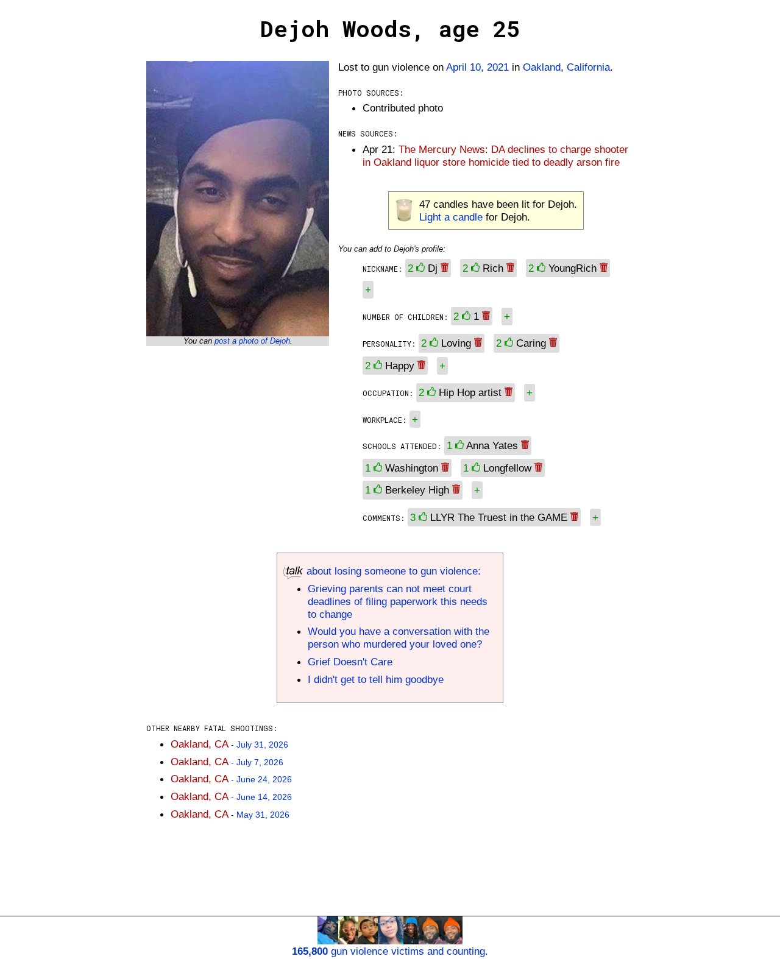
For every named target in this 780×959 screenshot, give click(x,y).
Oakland (542, 67)
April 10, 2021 (477, 67)
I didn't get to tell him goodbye (376, 679)
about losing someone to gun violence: (392, 571)
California (588, 67)
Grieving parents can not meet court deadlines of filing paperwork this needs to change (398, 601)
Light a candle (451, 217)
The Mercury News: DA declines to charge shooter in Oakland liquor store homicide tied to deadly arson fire (495, 155)
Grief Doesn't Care (350, 662)
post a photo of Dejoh (252, 340)
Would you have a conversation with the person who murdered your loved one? (398, 637)
